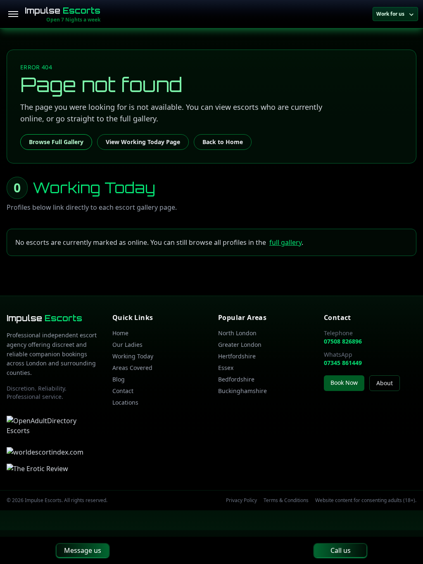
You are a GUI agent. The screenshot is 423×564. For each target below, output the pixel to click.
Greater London (239, 344)
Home (120, 333)
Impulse (62, 10)
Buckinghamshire (242, 391)
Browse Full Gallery (56, 142)
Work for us (390, 13)
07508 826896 (343, 341)
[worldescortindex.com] (45, 452)
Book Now (344, 382)
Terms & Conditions (286, 500)
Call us (340, 550)
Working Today (132, 356)
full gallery (285, 242)
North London (237, 333)
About (384, 383)
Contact (122, 391)
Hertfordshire (237, 356)
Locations (125, 402)
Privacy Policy (241, 500)
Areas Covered (132, 368)
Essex (225, 368)
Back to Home (222, 142)
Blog (118, 379)
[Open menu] (13, 14)
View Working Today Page (143, 142)
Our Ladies (127, 344)
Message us (82, 550)
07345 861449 (343, 363)
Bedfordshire (236, 379)
